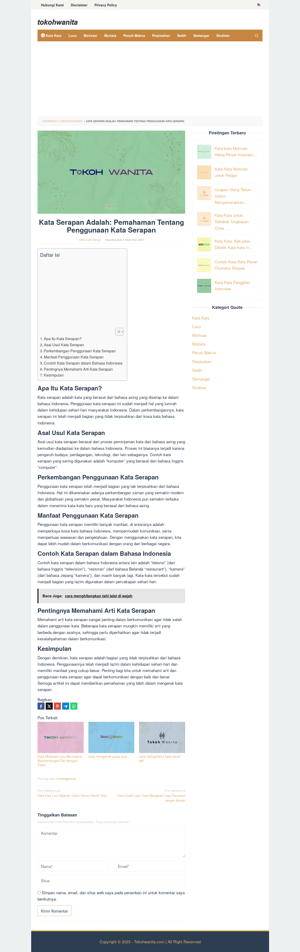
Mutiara (198, 344)
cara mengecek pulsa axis (107, 756)
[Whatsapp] (73, 706)
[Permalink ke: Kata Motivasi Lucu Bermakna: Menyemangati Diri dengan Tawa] (61, 737)
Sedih (197, 370)
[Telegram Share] (65, 706)
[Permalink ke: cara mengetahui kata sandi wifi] (162, 737)
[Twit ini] (49, 706)
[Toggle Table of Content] (117, 332)
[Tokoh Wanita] (58, 21)
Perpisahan (202, 361)
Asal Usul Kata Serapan (64, 344)
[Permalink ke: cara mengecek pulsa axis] (111, 737)
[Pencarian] (256, 35)
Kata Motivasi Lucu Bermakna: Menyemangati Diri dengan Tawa (60, 760)
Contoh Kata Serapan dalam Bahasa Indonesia (83, 363)
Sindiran (199, 387)
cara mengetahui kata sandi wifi (159, 758)
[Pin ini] (57, 706)
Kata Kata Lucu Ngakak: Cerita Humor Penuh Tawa (72, 793)
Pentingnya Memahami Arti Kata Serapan (78, 369)
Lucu (196, 326)
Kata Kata (200, 317)
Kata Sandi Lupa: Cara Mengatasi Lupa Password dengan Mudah (151, 795)
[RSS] (258, 5)
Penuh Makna (204, 352)
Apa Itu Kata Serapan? (63, 338)
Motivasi (199, 335)
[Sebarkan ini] (41, 706)
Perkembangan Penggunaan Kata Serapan (80, 351)
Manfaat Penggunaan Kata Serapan (74, 357)
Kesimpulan (54, 375)
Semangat (201, 379)
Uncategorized (66, 778)
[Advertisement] (150, 81)
